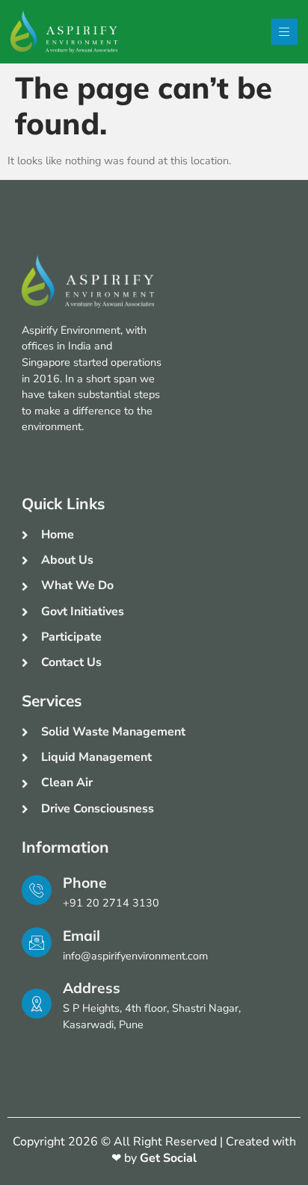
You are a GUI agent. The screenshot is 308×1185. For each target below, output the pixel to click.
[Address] (37, 1003)
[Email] (37, 942)
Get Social (168, 1158)
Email (81, 936)
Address (91, 988)
